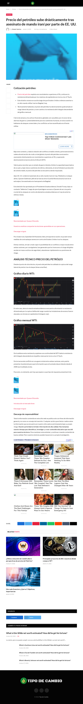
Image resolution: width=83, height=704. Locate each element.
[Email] (8, 111)
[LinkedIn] (8, 100)
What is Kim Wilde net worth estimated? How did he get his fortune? (36, 633)
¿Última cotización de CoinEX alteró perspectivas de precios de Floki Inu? (19, 560)
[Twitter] (8, 95)
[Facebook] (8, 90)
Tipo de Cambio (43, 697)
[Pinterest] (8, 106)
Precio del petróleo (24, 94)
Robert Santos (16, 29)
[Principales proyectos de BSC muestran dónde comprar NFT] (60, 546)
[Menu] (8, 3)
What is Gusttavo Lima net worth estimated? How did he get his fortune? (44, 645)
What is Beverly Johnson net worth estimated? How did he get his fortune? (45, 660)
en (18, 636)
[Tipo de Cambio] (41, 3)
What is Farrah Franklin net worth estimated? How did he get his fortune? (44, 653)
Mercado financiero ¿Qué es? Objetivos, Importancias (20, 590)
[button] (44, 216)
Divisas (9, 14)
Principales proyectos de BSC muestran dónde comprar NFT (59, 560)
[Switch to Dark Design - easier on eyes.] (72, 3)
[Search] (75, 3)
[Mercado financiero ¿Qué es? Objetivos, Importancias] (23, 576)
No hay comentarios (40, 29)
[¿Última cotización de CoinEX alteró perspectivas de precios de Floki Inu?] (23, 546)
